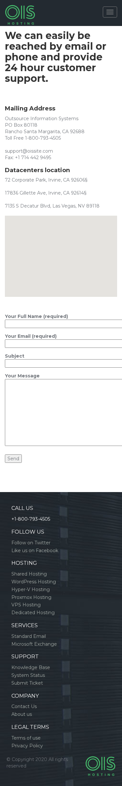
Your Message (22, 376)
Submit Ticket (27, 683)
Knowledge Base (30, 667)
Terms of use (26, 738)
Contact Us (24, 706)
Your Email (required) (31, 336)
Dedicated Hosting (33, 612)
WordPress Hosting (33, 582)
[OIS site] (20, 8)
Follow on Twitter (30, 543)
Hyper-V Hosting (30, 589)
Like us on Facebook (34, 550)
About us (21, 714)
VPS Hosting (26, 605)
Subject (14, 356)
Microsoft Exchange (34, 644)
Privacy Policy (27, 746)
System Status (28, 675)
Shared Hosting (29, 574)
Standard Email (28, 636)
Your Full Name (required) (36, 316)
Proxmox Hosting (31, 597)
